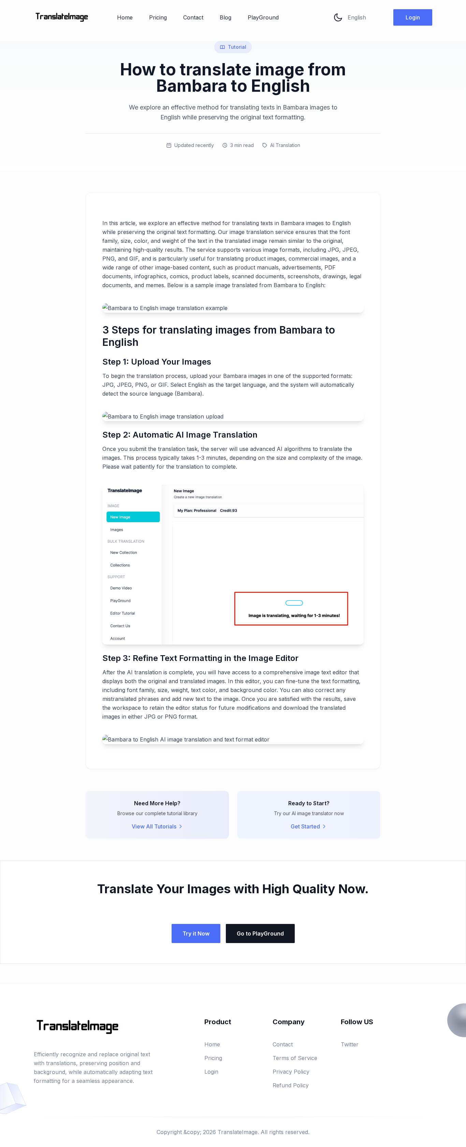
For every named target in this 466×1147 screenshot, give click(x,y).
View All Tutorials (154, 826)
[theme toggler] (338, 17)
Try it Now (196, 933)
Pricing (158, 17)
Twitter (350, 1044)
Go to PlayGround (260, 933)
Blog (225, 17)
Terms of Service (295, 1058)
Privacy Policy (291, 1071)
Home (125, 17)
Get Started (305, 826)
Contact (193, 17)
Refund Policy (291, 1085)
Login (413, 17)
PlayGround (263, 17)
